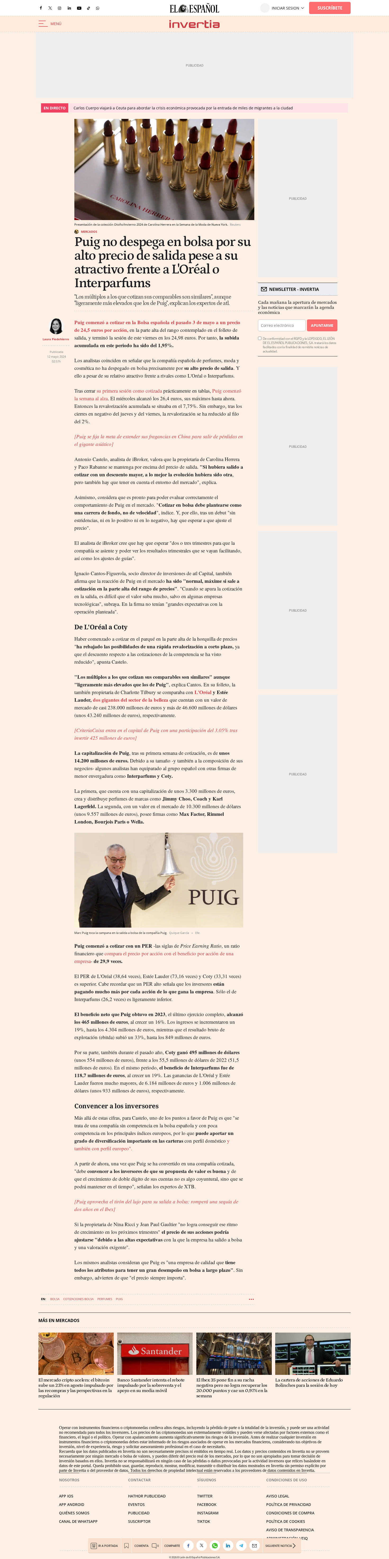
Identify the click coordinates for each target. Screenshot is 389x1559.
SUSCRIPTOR (139, 1521)
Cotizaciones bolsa (78, 1299)
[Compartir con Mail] (256, 1545)
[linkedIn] (69, 8)
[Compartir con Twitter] (203, 1545)
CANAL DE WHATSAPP (78, 1521)
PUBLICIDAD (139, 1512)
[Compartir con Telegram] (242, 1545)
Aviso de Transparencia (290, 1529)
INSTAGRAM (208, 1512)
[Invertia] (194, 24)
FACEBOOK (206, 1504)
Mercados (89, 232)
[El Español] (194, 8)
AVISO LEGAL (277, 1495)
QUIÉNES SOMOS (74, 1512)
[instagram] (59, 8)
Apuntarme (322, 325)
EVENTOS (136, 1504)
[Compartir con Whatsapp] (216, 1545)
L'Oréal (203, 692)
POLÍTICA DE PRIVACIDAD (288, 1504)
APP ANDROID (71, 1504)
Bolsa (55, 1299)
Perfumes (104, 1299)
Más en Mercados (58, 1320)
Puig (119, 1299)
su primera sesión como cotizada (128, 390)
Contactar (139, 1479)
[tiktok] (88, 8)
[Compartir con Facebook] (189, 1545)
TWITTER (204, 1495)
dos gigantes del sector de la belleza (130, 699)
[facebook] (40, 8)
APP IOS (66, 1495)
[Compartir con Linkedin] (229, 1545)
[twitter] (50, 8)
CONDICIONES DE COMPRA (290, 1512)
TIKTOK (203, 1521)
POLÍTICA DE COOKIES (285, 1521)
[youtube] (79, 8)
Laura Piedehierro (56, 339)
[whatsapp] (98, 8)
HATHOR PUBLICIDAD (147, 1495)
